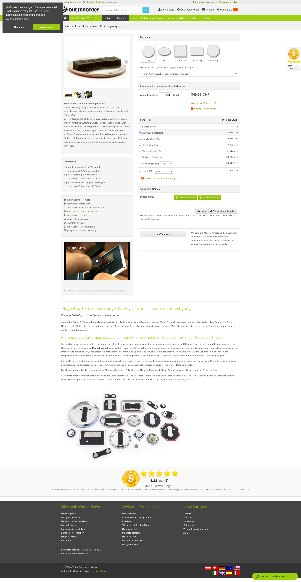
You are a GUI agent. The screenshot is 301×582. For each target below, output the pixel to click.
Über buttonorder (189, 9)
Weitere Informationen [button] (18, 19)
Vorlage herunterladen (224, 211)
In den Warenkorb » (163, 234)
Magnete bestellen (131, 533)
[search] (146, 10)
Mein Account (129, 513)
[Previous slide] (68, 62)
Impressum (189, 521)
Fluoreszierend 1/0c (151, 151)
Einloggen (200, 2)
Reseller (204, 18)
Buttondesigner (68, 525)
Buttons (108, 18)
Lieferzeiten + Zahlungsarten (136, 517)
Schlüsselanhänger (152, 18)
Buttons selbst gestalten (73, 529)
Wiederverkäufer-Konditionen (136, 525)
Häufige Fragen (69, 536)
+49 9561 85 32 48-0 (95, 2)
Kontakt (187, 513)
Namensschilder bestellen (74, 521)
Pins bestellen (129, 536)
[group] (68, 94)
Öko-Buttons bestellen (133, 540)
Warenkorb (227, 9)
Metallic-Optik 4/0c (150, 139)
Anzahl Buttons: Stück (159, 95)
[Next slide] (126, 62)
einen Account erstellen (225, 2)
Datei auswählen (210, 197)
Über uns (188, 517)
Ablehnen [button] (19, 27)
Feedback (66, 540)
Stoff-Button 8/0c (149, 145)
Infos (96, 18)
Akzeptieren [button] (46, 27)
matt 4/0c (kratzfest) (152, 133)
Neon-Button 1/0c (150, 163)
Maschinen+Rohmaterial (181, 18)
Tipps (203, 211)
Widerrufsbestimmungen (195, 529)
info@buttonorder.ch (71, 2)
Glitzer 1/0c (147, 171)
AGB (185, 533)
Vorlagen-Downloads (71, 517)
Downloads (167, 9)
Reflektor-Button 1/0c (152, 157)
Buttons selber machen (72, 533)
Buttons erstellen (69, 26)
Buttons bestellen (130, 529)
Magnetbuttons (89, 26)
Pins (134, 18)
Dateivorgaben (68, 513)
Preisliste (126, 521)
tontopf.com (101, 571)
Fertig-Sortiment (130, 544)
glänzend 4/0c (148, 126)
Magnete (122, 18)
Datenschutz (189, 525)
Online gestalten (186, 197)
